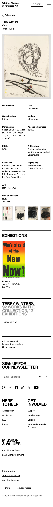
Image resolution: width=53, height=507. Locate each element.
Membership (34, 415)
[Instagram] (4, 387)
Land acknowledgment (13, 454)
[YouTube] (36, 387)
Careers (31, 419)
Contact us (7, 415)
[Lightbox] (26, 66)
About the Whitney (11, 450)
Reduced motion (24, 488)
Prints (5, 119)
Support (31, 410)
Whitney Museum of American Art (10, 4)
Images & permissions (12, 344)
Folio (4, 198)
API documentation (11, 341)
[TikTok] (23, 387)
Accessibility (8, 410)
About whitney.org (10, 480)
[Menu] (48, 4)
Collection (10, 15)
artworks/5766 (9, 187)
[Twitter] (29, 387)
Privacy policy (8, 471)
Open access (8, 347)
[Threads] (10, 387)
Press (5, 424)
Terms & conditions (11, 475)
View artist (10, 322)
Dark (7, 488)
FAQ (4, 419)
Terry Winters (10, 21)
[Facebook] (16, 387)
